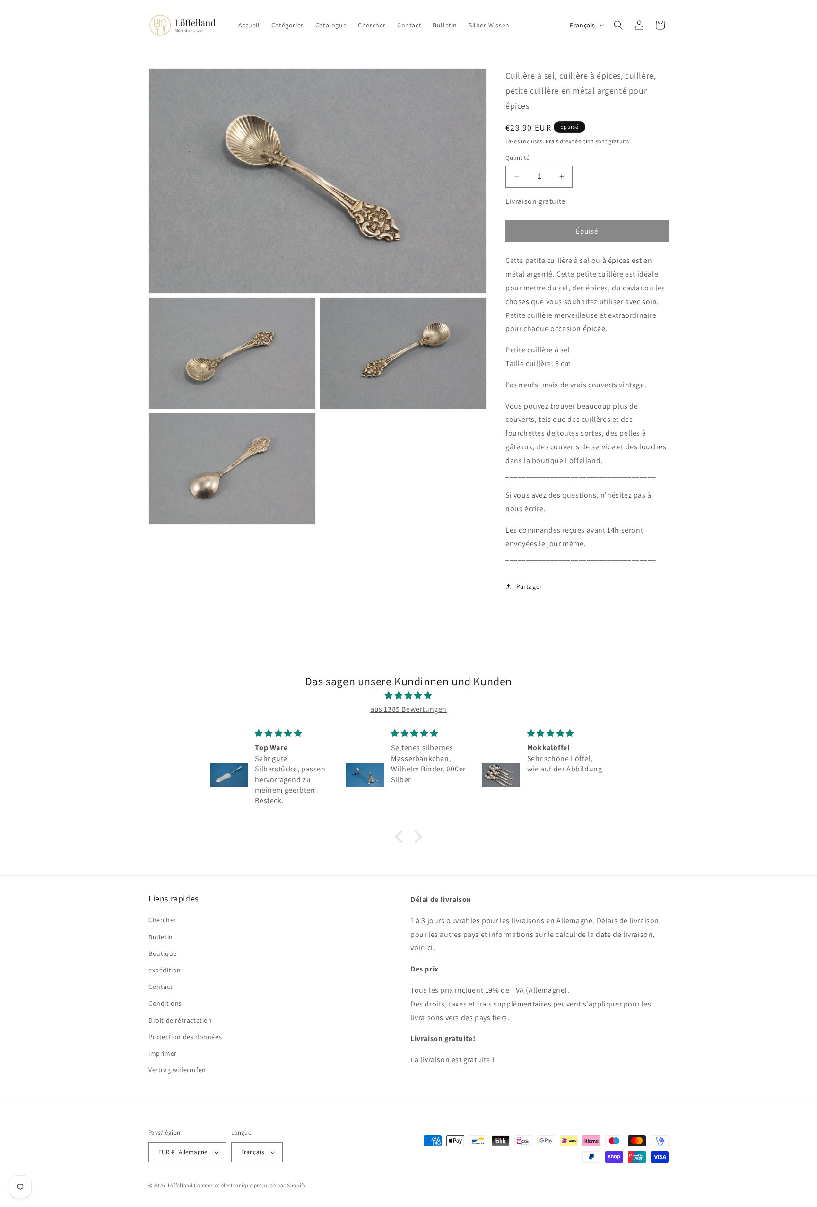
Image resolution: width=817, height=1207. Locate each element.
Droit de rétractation (180, 1020)
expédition (164, 970)
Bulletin (160, 937)
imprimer (162, 1053)
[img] (408, 696)
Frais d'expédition (570, 141)
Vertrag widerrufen (177, 1070)
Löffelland (180, 1185)
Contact (160, 986)
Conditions (165, 1003)
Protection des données (185, 1036)
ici (429, 948)
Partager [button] (529, 586)
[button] (618, 25)
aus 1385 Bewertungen (408, 709)
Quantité (517, 158)
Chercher (162, 920)
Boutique (162, 953)
